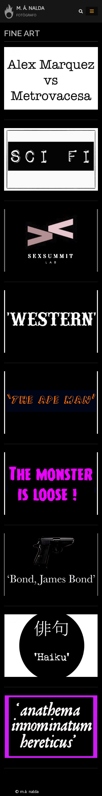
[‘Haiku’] (51, 675)
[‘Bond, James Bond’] (51, 594)
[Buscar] (81, 11)
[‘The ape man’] (51, 432)
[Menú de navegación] (92, 11)
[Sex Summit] (51, 270)
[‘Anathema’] (51, 756)
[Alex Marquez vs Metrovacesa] (51, 108)
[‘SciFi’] (51, 189)
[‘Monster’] (51, 513)
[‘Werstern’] (51, 351)
